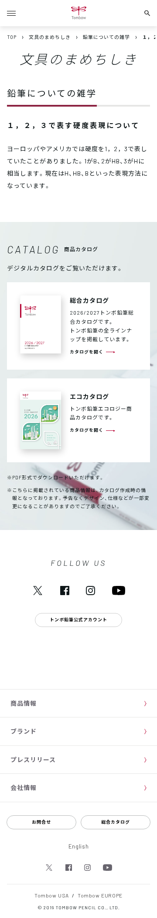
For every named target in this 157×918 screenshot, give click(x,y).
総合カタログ (115, 821)
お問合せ (41, 821)
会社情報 (23, 787)
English (78, 846)
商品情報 (23, 703)
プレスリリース (33, 759)
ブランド (23, 731)
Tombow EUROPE (100, 895)
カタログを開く (86, 351)
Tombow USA (51, 895)
